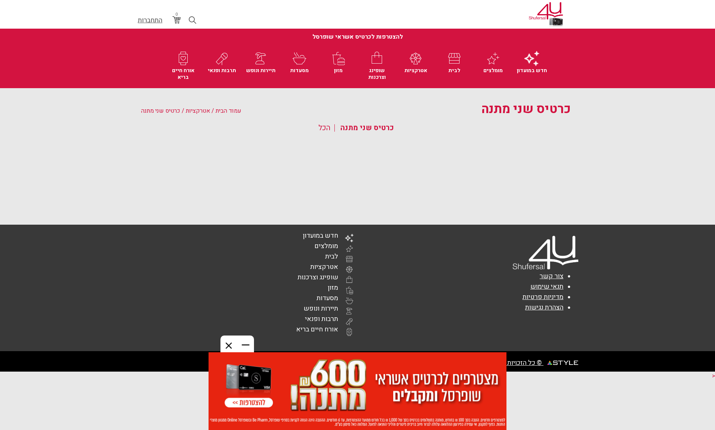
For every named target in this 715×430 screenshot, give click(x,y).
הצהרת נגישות (544, 307)
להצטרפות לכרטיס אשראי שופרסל (357, 36)
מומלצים (326, 246)
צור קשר (551, 276)
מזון (333, 288)
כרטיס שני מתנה (367, 127)
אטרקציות (198, 110)
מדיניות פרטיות (542, 297)
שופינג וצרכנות (318, 277)
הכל (324, 127)
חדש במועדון (320, 236)
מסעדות (327, 298)
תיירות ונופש (321, 309)
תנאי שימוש (546, 287)
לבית (331, 256)
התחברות (150, 20)
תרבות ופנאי (321, 319)
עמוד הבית (228, 110)
